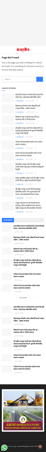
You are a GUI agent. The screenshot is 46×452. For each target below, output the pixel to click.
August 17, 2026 (30, 101)
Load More (23, 298)
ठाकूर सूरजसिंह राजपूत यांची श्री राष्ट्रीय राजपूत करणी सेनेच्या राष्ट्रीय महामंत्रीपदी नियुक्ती (29, 179)
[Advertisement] (23, 23)
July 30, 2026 (29, 137)
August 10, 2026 (30, 123)
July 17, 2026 (29, 198)
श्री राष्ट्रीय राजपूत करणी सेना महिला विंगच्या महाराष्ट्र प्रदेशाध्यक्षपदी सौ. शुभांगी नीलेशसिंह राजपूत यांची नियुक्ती (29, 131)
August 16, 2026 (30, 112)
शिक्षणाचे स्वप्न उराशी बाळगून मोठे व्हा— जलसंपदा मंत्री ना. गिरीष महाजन (27, 118)
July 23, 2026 (29, 184)
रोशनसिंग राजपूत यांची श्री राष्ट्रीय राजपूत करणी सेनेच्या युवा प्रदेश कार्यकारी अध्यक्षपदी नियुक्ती (29, 167)
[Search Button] (39, 79)
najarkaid (20, 101)
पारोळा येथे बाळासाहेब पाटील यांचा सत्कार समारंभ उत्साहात (28, 143)
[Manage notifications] (40, 447)
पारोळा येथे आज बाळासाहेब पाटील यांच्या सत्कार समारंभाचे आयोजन (28, 154)
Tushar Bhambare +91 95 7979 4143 (29, 446)
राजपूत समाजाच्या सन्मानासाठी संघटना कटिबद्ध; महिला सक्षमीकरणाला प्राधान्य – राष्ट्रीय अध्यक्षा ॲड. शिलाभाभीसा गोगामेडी (28, 205)
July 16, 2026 (29, 212)
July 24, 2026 (29, 148)
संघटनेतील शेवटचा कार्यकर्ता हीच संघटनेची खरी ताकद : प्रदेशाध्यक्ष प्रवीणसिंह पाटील (29, 96)
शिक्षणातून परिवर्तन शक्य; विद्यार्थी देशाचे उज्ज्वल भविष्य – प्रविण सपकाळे (27, 107)
